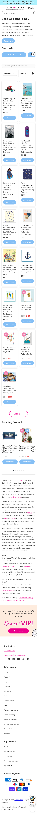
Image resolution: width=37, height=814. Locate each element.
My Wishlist (8, 766)
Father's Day (18, 480)
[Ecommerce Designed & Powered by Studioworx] (7, 810)
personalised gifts (8, 590)
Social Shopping (9, 715)
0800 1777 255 (9, 651)
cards (13, 518)
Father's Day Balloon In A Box (14, 55)
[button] (2, 8)
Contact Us (8, 691)
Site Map (7, 734)
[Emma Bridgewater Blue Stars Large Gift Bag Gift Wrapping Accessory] (9, 216)
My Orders (7, 747)
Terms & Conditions (10, 719)
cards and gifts (16, 497)
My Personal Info (9, 752)
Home (6, 672)
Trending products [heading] (12, 422)
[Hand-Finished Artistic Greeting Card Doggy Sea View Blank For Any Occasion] (27, 89)
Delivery (7, 696)
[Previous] (4, 449)
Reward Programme (11, 710)
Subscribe (18, 631)
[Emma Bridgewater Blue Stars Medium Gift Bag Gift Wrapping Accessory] (27, 173)
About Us (7, 677)
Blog (5, 682)
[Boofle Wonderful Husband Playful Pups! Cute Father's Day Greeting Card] (27, 216)
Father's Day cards (8, 566)
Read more (8, 41)
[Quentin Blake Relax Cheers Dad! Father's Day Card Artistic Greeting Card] (9, 255)
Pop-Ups (27, 566)
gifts (6, 518)
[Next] (33, 449)
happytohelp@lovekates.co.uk (15, 655)
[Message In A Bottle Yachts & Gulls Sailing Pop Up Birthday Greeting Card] (10, 435)
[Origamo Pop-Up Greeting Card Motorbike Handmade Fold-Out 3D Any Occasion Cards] (9, 89)
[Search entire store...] (33, 13)
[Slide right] (33, 54)
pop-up (29, 513)
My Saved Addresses (11, 761)
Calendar (7, 686)
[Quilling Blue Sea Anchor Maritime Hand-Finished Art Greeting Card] (27, 255)
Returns (6, 705)
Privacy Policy (9, 700)
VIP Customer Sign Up (11, 724)
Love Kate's (18, 800)
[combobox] (18, 13)
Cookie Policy (8, 729)
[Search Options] (33, 66)
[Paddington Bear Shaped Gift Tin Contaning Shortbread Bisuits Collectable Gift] (9, 173)
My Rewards (8, 756)
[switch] (32, 805)
